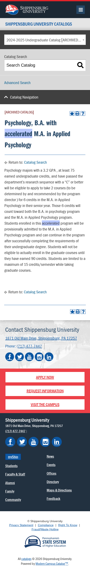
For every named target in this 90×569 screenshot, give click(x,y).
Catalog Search (35, 162)
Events (51, 464)
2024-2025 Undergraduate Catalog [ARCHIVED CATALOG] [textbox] (46, 39)
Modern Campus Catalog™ (52, 563)
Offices (51, 473)
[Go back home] (26, 9)
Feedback (53, 498)
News (50, 456)
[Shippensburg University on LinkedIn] (49, 356)
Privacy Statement (21, 525)
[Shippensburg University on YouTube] (29, 356)
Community (13, 499)
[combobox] (45, 39)
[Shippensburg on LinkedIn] (57, 442)
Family (9, 491)
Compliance (46, 525)
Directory (53, 481)
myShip (13, 456)
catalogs (26, 559)
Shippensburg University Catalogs (38, 24)
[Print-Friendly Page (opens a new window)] (77, 113)
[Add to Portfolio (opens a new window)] (72, 113)
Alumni (10, 482)
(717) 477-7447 (29, 346)
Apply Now (45, 377)
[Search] (80, 65)
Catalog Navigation (24, 97)
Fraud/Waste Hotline (45, 529)
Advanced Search (17, 82)
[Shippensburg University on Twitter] (19, 356)
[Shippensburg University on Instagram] (39, 356)
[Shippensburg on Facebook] (10, 442)
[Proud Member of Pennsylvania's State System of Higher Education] (45, 541)
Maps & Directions (59, 490)
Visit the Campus (45, 404)
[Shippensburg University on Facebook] (9, 356)
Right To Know (67, 525)
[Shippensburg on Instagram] (45, 442)
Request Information (45, 390)
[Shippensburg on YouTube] (33, 442)
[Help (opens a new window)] (83, 113)
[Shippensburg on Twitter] (22, 442)
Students (11, 465)
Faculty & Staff (15, 474)
